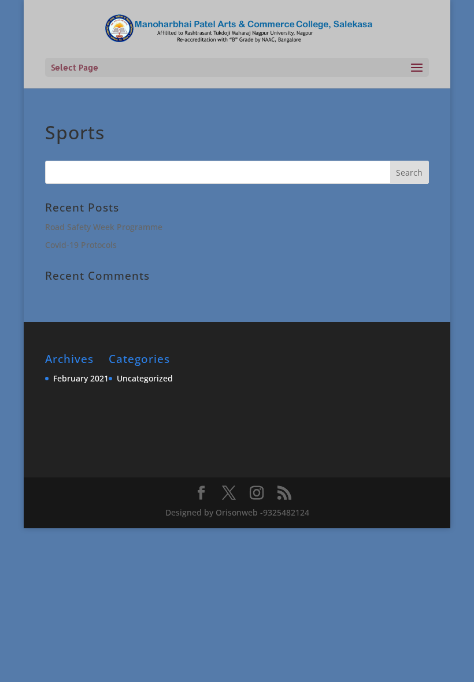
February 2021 (81, 378)
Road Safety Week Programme (103, 226)
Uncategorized (145, 378)
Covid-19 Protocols (81, 244)
